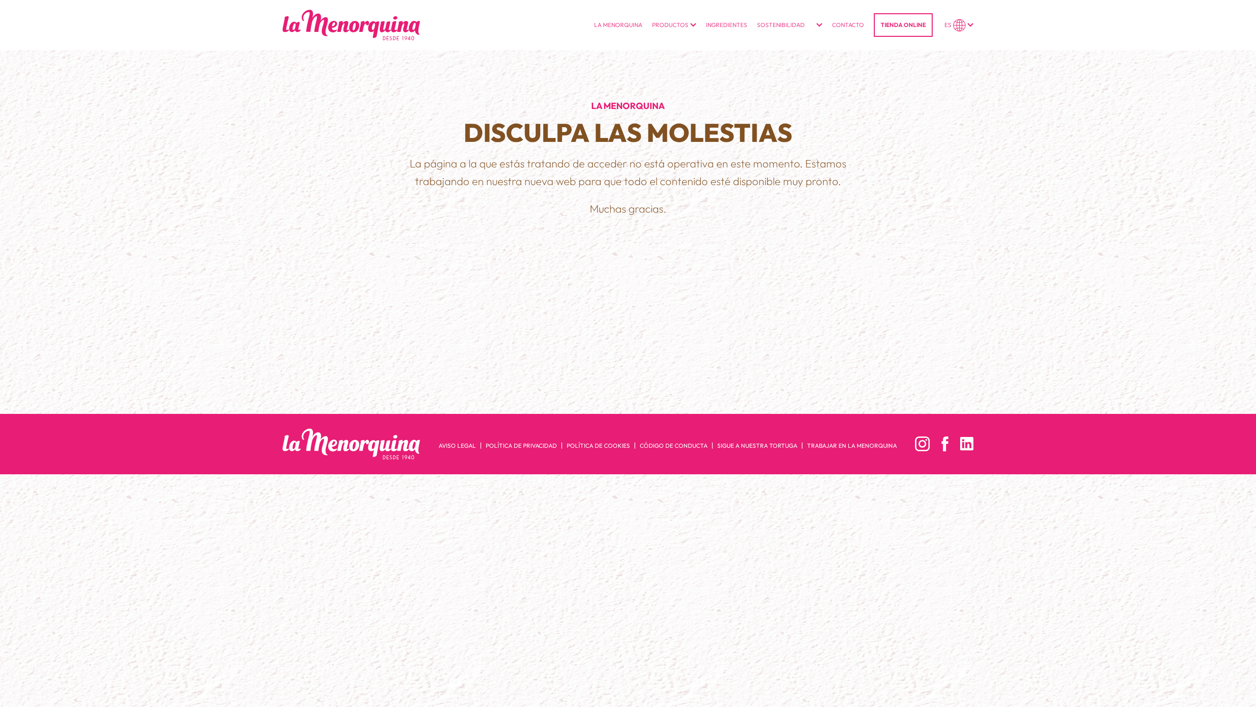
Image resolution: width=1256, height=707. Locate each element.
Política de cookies (598, 445)
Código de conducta (673, 445)
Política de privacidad (521, 445)
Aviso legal (457, 445)
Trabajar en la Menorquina (852, 445)
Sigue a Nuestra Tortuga (757, 445)
